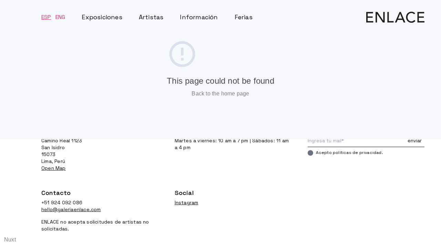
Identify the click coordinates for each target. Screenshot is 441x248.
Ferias (244, 17)
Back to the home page (220, 93)
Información (199, 17)
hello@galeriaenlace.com (71, 209)
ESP (46, 17)
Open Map (53, 168)
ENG (60, 17)
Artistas (151, 17)
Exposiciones (102, 17)
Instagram (186, 202)
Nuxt (10, 239)
